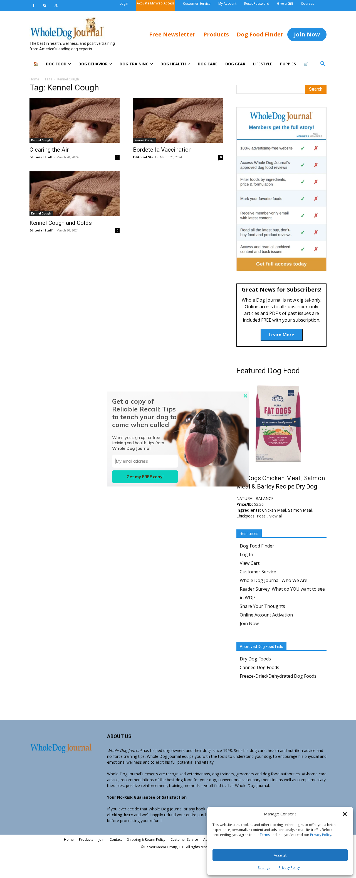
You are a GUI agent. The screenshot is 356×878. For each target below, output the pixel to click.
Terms (265, 834)
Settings (264, 867)
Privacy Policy (320, 834)
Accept (280, 855)
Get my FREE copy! (145, 476)
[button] (345, 814)
